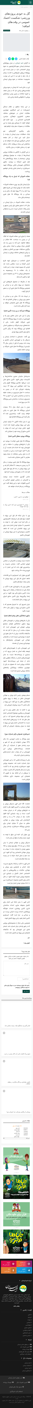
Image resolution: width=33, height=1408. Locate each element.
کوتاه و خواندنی (27, 1330)
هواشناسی (28, 1325)
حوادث (29, 1320)
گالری (29, 1315)
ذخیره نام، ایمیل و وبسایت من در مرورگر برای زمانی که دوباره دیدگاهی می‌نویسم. (16, 986)
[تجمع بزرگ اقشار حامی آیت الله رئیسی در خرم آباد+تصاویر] (16, 1041)
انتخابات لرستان (27, 1366)
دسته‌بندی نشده (7, 30)
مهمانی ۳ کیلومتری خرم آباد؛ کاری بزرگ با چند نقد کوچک (15, 506)
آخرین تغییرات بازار (25, 1347)
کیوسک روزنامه (26, 1349)
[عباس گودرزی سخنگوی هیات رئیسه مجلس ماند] (16, 1012)
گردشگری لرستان (26, 1371)
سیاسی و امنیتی (27, 1335)
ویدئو (29, 1317)
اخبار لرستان (28, 1363)
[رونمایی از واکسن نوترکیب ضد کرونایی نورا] (16, 1099)
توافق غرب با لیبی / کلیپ (21, 497)
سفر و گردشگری (27, 1333)
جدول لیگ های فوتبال (24, 1352)
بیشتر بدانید (16, 1306)
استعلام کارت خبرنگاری (25, 1354)
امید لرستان (19, 63)
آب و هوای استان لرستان (23, 1344)
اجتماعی (29, 1322)
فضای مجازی (27, 1328)
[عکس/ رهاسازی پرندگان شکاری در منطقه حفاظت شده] (16, 1069)
